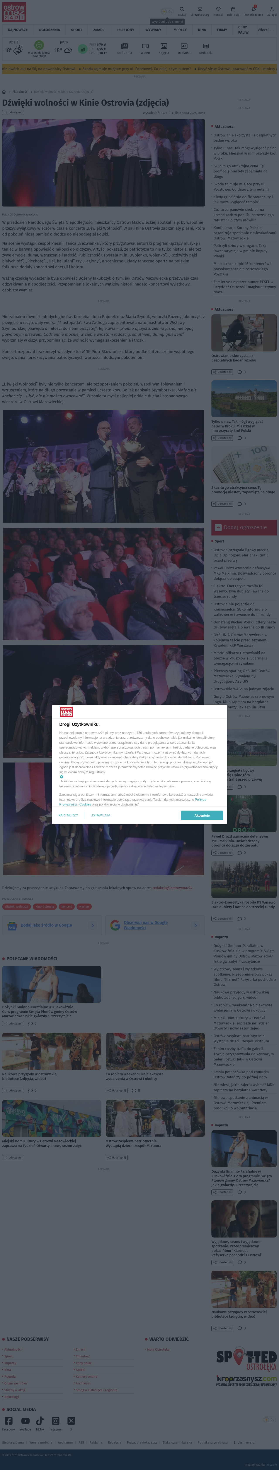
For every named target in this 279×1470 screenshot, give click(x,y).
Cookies (85, 804)
